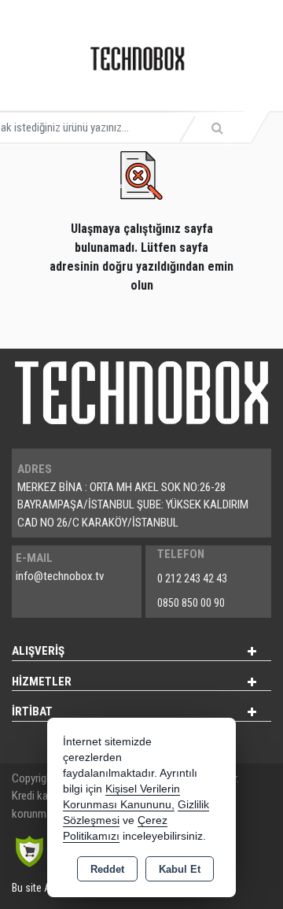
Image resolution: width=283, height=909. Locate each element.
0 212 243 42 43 (192, 578)
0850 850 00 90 (191, 603)
